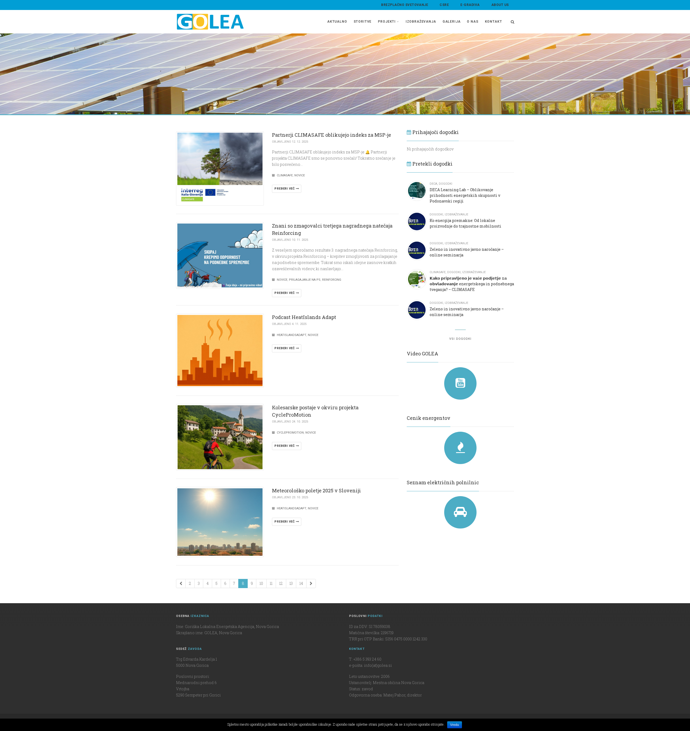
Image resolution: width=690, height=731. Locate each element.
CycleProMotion (290, 432)
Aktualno (337, 21)
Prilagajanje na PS (304, 280)
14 (301, 583)
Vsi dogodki (460, 339)
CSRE (444, 5)
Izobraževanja (421, 21)
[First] (181, 583)
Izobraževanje (456, 214)
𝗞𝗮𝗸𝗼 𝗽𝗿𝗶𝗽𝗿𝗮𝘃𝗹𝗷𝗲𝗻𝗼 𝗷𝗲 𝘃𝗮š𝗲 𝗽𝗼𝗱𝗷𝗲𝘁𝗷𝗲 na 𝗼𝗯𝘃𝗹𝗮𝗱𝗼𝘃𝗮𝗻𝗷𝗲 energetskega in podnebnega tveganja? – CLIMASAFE (472, 284)
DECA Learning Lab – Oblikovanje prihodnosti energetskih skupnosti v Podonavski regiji (465, 195)
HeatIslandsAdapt (291, 335)
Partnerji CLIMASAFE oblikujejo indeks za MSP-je (331, 135)
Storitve (363, 21)
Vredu (454, 725)
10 (261, 583)
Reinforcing (331, 280)
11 (271, 583)
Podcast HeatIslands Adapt (304, 317)
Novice (299, 175)
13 (291, 583)
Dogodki (445, 184)
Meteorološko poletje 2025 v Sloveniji (316, 490)
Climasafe (285, 175)
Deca (433, 184)
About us (500, 5)
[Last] (311, 583)
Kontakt (493, 21)
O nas (472, 21)
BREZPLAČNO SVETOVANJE (404, 5)
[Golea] (210, 21)
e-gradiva (469, 5)
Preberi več (285, 188)
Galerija (452, 21)
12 (281, 583)
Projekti (387, 21)
